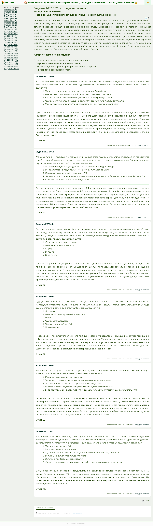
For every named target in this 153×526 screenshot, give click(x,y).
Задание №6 (10, 40)
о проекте (71, 524)
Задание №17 (11, 64)
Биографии (63, 2)
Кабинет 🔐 (131, 2)
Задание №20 (11, 68)
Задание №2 (10, 31)
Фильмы (49, 2)
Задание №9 (10, 47)
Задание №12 (11, 53)
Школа (111, 2)
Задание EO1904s (45, 224)
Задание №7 (10, 42)
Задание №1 (10, 29)
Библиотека (35, 2)
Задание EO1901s (45, 431)
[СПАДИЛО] (8, 2)
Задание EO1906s (45, 76)
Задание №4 (11, 36)
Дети (119, 2)
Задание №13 (11, 55)
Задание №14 (11, 58)
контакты (81, 524)
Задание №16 (11, 62)
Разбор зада (10, 10)
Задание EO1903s (45, 296)
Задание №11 (11, 51)
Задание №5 (10, 38)
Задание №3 (10, 33)
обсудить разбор (142, 145)
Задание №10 (11, 49)
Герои (74, 2)
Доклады (85, 2)
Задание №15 (11, 60)
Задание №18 (11, 66)
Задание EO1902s (45, 365)
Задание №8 (10, 44)
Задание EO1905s (45, 152)
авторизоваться (77, 513)
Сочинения (99, 2)
